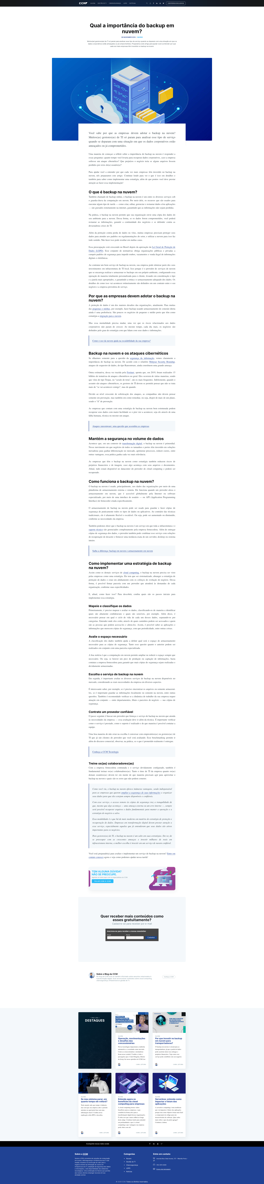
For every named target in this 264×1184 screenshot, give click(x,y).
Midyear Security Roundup (162, 361)
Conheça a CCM (169, 977)
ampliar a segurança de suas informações (140, 792)
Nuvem (92, 3)
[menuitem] (92, 3)
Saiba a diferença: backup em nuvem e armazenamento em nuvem (122, 550)
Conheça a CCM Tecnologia (105, 751)
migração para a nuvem (110, 315)
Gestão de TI (102, 3)
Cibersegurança (115, 3)
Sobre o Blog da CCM (107, 974)
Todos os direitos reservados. (137, 1182)
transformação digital (132, 443)
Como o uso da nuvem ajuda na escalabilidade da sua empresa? (121, 340)
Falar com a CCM (102, 881)
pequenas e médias (101, 308)
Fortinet (130, 372)
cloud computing (131, 572)
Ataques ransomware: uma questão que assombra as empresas (120, 426)
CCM (85, 1154)
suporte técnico (96, 529)
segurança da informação (142, 358)
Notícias (132, 3)
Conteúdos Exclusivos (176, 3)
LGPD (125, 3)
